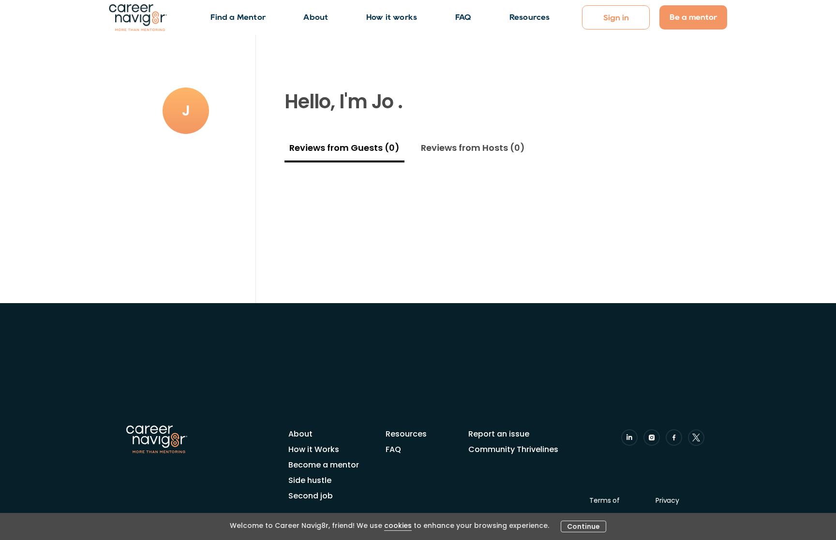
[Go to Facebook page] (674, 437)
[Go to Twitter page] (696, 437)
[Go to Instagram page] (651, 437)
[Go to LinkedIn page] (629, 437)
